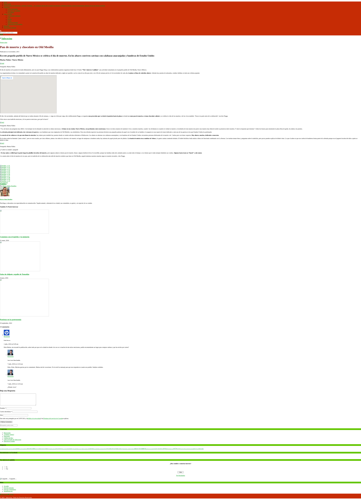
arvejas (148, 448)
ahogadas (52, 448)
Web (1, 415)
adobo (17, 449)
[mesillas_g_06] (5, 174)
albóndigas (77, 448)
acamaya (2, 448)
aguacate (31, 449)
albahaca (70, 449)
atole (165, 449)
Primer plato (3, 42)
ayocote (183, 448)
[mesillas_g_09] (5, 179)
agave (21, 448)
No (7, 469)
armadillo (125, 448)
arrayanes (131, 448)
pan (7, 182)
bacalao (196, 449)
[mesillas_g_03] (5, 169)
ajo (56, 449)
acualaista (12, 448)
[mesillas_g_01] (5, 165)
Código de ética (8, 438)
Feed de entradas (9, 488)
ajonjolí (60, 448)
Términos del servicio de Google (53, 418)
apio (112, 448)
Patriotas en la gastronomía (10, 320)
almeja (86, 448)
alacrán (65, 448)
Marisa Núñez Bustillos (9, 186)
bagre (201, 449)
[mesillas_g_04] (5, 171)
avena (179, 448)
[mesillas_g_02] (5, 167)
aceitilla (7, 448)
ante (106, 448)
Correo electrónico (6, 411)
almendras (97, 448)
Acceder (6, 486)
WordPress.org (8, 491)
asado (151, 448)
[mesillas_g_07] (5, 176)
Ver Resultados (180, 475)
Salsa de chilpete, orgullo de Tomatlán (14, 274)
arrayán (137, 449)
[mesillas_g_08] (5, 177)
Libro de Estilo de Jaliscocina (12, 439)
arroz (143, 449)
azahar (192, 448)
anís (109, 449)
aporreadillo (118, 448)
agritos (25, 448)
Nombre (3, 408)
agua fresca (46, 449)
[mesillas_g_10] (5, 181)
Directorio (7, 436)
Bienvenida (7, 433)
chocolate (3, 182)
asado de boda (158, 448)
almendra (91, 448)
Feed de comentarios (10, 489)
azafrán (187, 448)
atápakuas (170, 448)
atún (175, 449)
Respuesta (7, 336)
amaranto (102, 448)
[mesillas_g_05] (5, 172)
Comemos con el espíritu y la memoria (14, 237)
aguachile (38, 448)
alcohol (82, 448)
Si (6, 467)
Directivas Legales (9, 441)
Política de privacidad (34, 418)
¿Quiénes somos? (9, 434)
